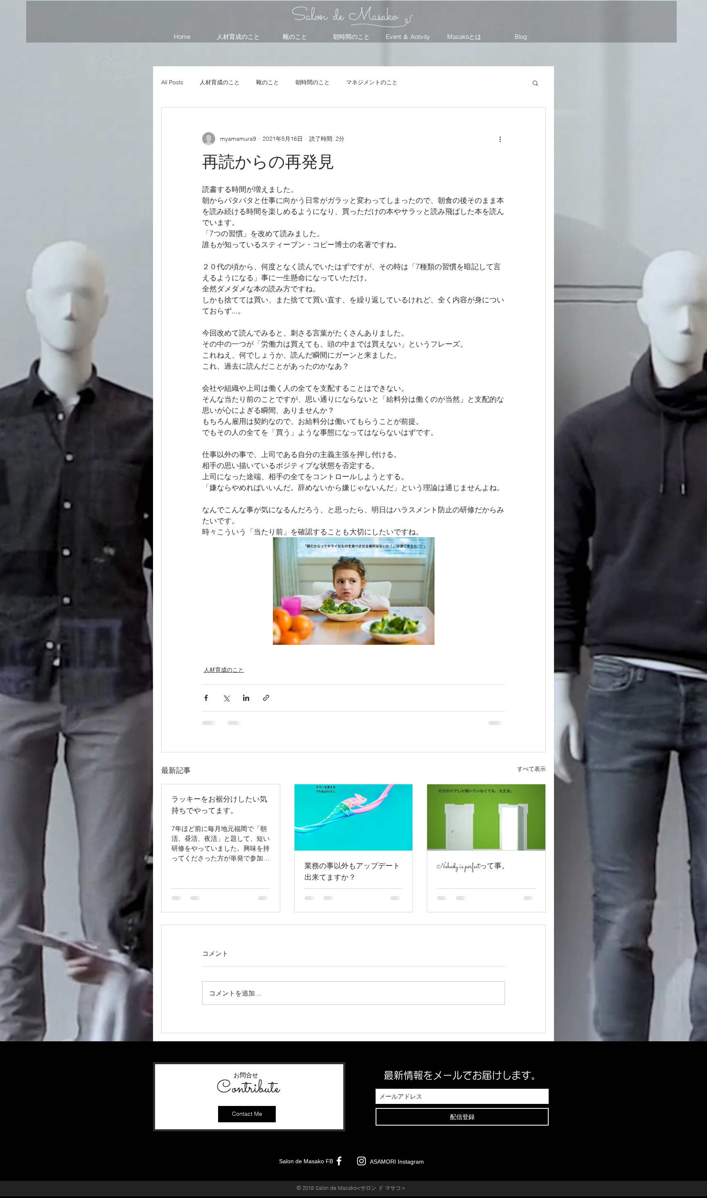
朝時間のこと (312, 82)
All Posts (172, 82)
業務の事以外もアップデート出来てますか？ (352, 872)
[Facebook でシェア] (206, 698)
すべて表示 (531, 768)
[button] (535, 82)
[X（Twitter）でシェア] (226, 698)
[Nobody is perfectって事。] (486, 817)
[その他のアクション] (500, 139)
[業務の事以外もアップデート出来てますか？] (354, 817)
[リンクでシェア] (266, 698)
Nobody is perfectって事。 (473, 866)
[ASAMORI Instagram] (361, 1161)
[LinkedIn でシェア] (246, 698)
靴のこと (267, 82)
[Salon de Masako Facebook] (339, 1161)
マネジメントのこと (372, 82)
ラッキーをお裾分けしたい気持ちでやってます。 (219, 806)
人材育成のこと (220, 82)
